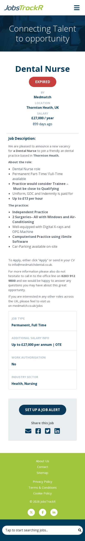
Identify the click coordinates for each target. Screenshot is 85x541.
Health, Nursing (24, 383)
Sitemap (42, 473)
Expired (42, 81)
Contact (42, 467)
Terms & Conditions (42, 487)
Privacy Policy (42, 481)
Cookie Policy (42, 493)
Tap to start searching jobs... (26, 530)
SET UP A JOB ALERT (42, 409)
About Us (42, 461)
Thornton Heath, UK (42, 107)
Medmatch (42, 97)
